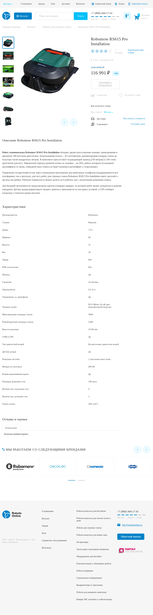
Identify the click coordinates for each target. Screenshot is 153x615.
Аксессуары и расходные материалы (92, 549)
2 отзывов (119, 51)
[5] (110, 51)
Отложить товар (132, 95)
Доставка (66, 4)
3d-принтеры (82, 542)
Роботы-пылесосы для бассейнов (91, 511)
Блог (53, 4)
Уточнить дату (138, 124)
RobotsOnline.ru (6, 15)
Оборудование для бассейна (88, 556)
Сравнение (102, 95)
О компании (26, 4)
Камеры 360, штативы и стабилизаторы (94, 599)
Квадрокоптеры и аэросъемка (89, 585)
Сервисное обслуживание (54, 540)
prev (64, 122)
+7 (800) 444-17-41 (102, 13)
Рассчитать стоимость (134, 118)
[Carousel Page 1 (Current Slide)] (71, 480)
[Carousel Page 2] (81, 480)
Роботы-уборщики (84, 571)
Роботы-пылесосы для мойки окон (91, 535)
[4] (106, 51)
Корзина (142, 17)
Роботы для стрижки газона (88, 528)
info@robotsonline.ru (132, 525)
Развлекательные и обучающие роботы (93, 563)
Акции (121, 4)
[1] (93, 51)
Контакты (80, 4)
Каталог (24, 16)
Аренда (41, 4)
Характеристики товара (136, 51)
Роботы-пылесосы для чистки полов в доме (93, 519)
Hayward (96, 466)
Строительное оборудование (89, 578)
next (74, 122)
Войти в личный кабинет (127, 15)
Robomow (21, 466)
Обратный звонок (140, 4)
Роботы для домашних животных (91, 592)
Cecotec (58, 466)
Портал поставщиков (130, 550)
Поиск (80, 16)
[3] (101, 51)
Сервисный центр (103, 4)
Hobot (133, 466)
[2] (97, 51)
